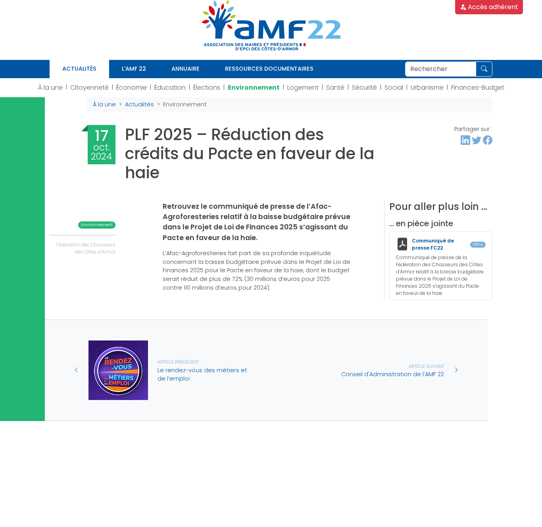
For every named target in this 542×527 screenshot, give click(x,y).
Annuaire (185, 69)
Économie (131, 87)
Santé (335, 87)
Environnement (254, 87)
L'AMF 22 (134, 69)
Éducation (170, 87)
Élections (206, 87)
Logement (303, 87)
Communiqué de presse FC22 (433, 244)
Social (393, 87)
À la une (50, 87)
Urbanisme (427, 87)
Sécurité (364, 87)
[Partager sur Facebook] (487, 140)
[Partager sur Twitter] (476, 140)
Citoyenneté (89, 87)
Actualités (79, 69)
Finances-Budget (477, 87)
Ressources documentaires (269, 69)
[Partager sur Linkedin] (465, 140)
